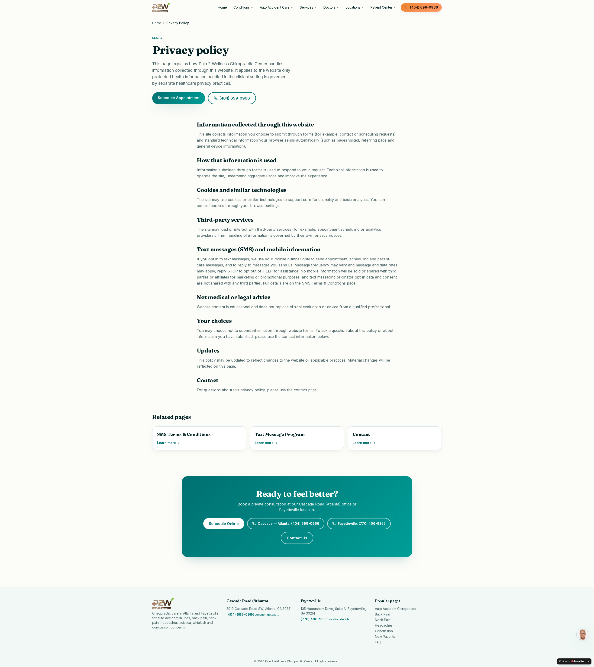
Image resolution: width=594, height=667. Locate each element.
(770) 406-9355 (314, 619)
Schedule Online (224, 523)
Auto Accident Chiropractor (395, 609)
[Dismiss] (588, 661)
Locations (353, 7)
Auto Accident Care (275, 7)
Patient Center (381, 7)
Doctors (329, 7)
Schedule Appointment (179, 97)
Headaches (384, 625)
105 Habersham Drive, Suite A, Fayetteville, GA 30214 (333, 611)
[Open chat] (582, 634)
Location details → (267, 614)
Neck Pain (383, 620)
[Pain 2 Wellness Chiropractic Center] (181, 7)
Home (222, 7)
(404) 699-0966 (424, 7)
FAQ (378, 642)
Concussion (384, 631)
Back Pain (382, 614)
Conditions (241, 7)
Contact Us (297, 538)
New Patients (385, 636)
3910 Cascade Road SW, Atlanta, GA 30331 (258, 609)
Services (306, 7)
